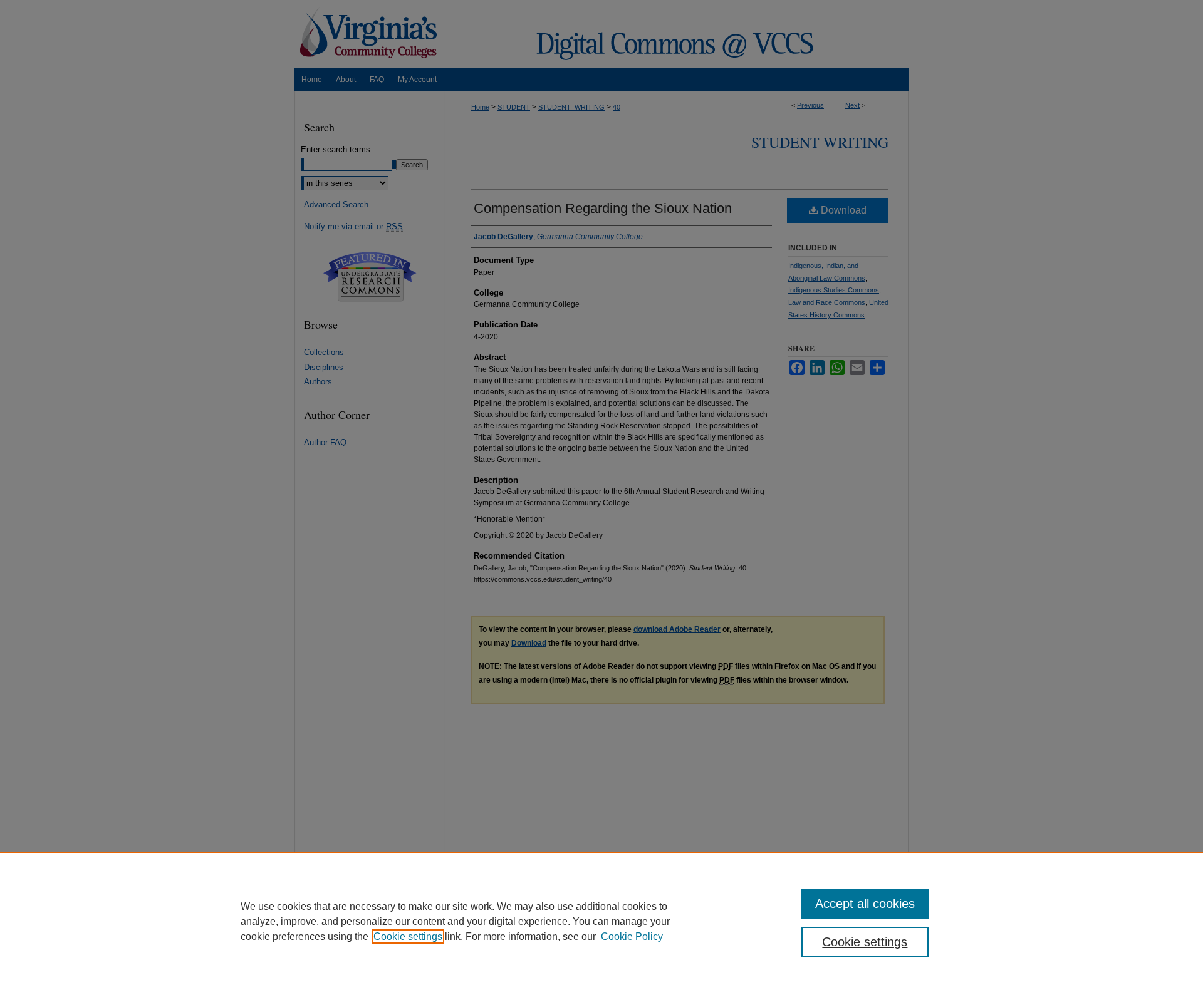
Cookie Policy (632, 936)
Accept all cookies (865, 903)
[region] (601, 921)
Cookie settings (407, 936)
